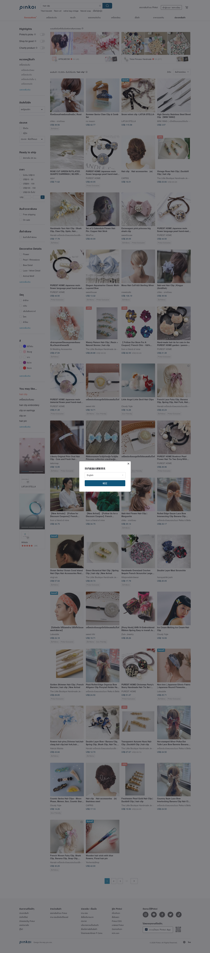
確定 (105, 483)
